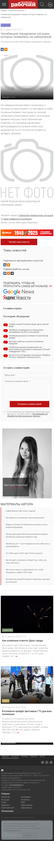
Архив (42, 756)
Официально (26, 808)
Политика (25, 800)
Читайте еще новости (19, 242)
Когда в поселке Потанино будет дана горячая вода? (29, 325)
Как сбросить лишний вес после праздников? (25, 518)
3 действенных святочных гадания (21, 511)
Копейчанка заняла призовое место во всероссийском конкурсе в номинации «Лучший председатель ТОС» (29, 349)
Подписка (33, 756)
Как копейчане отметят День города (22, 640)
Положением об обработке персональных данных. (27, 415)
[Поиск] (42, 4)
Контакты (15, 756)
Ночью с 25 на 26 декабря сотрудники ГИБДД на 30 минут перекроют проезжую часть (29, 356)
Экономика (26, 797)
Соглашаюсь (27, 835)
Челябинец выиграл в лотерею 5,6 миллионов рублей (28, 337)
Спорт (4, 802)
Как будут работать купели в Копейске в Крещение (26, 342)
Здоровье (5, 805)
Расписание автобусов (10, 758)
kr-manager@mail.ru (16, 785)
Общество (5, 797)
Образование (27, 805)
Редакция (5, 756)
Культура (5, 800)
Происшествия (7, 808)
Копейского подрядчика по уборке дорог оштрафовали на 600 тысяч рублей (26, 331)
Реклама (24, 756)
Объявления (7, 811)
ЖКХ (23, 802)
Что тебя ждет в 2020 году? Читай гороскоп (24, 553)
